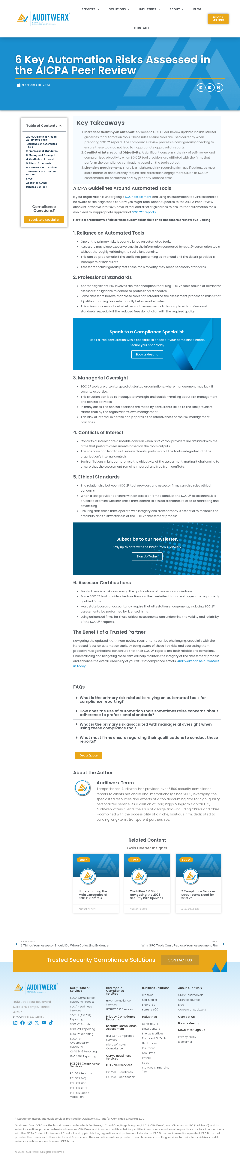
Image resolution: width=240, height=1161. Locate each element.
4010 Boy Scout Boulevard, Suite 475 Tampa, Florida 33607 (32, 1007)
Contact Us (186, 1017)
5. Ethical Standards (38, 163)
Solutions (117, 9)
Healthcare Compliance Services (115, 991)
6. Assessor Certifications (41, 167)
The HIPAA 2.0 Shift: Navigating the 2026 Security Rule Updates (146, 894)
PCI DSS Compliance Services (85, 1065)
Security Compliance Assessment (121, 1027)
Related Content (36, 187)
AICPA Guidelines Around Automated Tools (41, 138)
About (175, 9)
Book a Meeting (147, 354)
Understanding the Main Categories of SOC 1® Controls (93, 894)
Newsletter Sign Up (191, 1030)
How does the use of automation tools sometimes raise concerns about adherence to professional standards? (149, 712)
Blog (197, 9)
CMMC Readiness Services (118, 1057)
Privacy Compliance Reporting (120, 1018)
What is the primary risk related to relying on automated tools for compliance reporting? (143, 699)
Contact (141, 28)
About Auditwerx (190, 988)
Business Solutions (156, 988)
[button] (201, 87)
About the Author (36, 182)
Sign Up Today (147, 556)
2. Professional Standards (42, 151)
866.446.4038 (33, 1017)
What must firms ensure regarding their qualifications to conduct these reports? (149, 739)
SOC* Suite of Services (80, 989)
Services (88, 9)
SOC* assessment (138, 197)
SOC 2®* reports (144, 212)
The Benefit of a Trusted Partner (41, 173)
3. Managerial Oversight (40, 155)
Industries (147, 9)
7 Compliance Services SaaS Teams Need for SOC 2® (198, 894)
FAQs (29, 178)
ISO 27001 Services (119, 1065)
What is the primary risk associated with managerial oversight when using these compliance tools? (146, 726)
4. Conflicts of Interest (40, 159)
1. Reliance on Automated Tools (41, 145)
